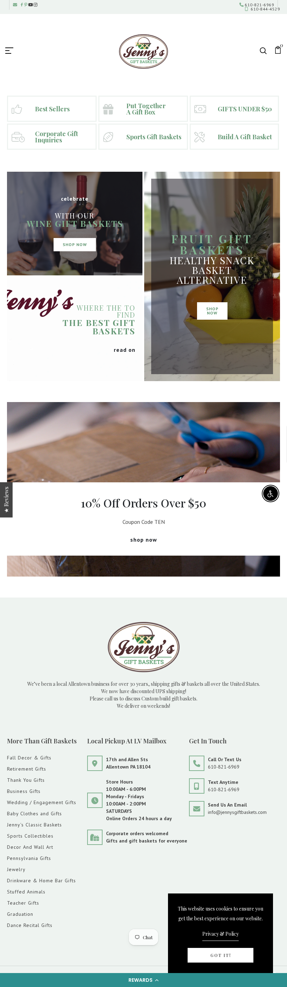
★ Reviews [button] (6, 500)
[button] (143, 980)
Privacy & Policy (220, 933)
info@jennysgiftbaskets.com (237, 812)
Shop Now (75, 244)
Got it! (220, 955)
